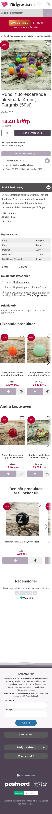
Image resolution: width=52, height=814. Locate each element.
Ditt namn (9, 700)
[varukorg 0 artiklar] (47, 4)
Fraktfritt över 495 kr (15, 161)
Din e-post (9, 709)
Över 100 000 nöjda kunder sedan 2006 (24, 169)
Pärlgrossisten (26, 747)
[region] (26, 187)
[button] (3, 362)
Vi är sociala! (26, 756)
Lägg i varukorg (32, 133)
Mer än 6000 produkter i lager (19, 165)
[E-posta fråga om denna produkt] (47, 160)
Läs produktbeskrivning (24, 154)
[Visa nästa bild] (46, 526)
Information (26, 734)
